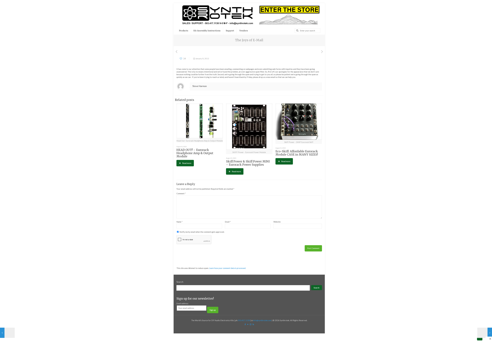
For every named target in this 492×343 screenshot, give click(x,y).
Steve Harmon (199, 86)
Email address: (182, 303)
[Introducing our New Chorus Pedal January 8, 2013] (484, 333)
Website (277, 222)
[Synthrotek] (249, 15)
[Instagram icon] (251, 324)
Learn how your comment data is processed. (227, 268)
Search (179, 281)
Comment (181, 193)
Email (228, 222)
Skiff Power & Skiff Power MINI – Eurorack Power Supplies (248, 163)
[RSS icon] (253, 324)
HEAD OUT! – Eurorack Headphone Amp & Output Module (194, 153)
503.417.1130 (244, 320)
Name (179, 222)
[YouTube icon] (248, 324)
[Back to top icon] (479, 337)
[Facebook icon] (245, 324)
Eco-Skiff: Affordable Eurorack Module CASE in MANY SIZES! (296, 153)
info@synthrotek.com (262, 320)
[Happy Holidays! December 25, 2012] (7, 333)
